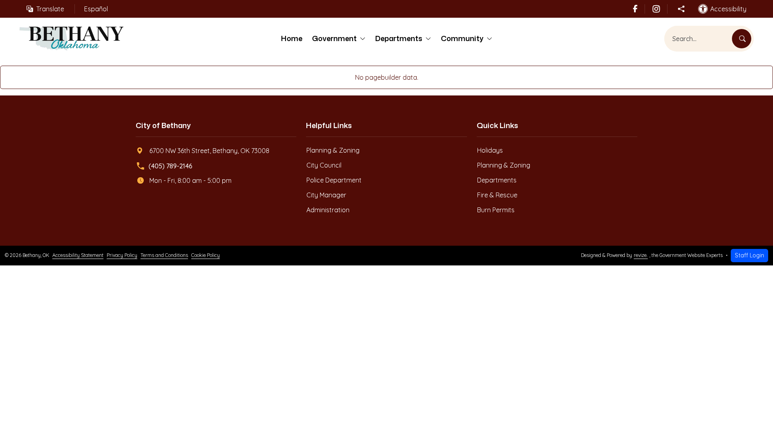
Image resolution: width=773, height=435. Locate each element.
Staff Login (749, 255)
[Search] (741, 38)
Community (462, 38)
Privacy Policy (122, 255)
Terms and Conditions (164, 255)
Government (334, 38)
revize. (641, 255)
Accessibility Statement (77, 255)
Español (96, 9)
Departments (398, 38)
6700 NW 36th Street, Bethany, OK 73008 (209, 151)
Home (291, 38)
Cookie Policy (205, 255)
